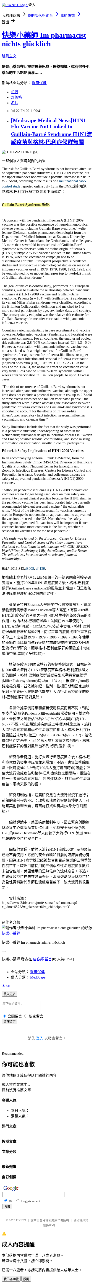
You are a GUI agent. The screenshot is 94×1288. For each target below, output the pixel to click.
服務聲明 (49, 1225)
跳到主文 (9, 56)
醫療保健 (39, 83)
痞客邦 (38, 959)
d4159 (40, 568)
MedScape (37, 977)
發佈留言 (10, 1021)
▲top (6, 985)
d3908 (29, 568)
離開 (26, 1279)
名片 (14, 103)
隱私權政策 (80, 1220)
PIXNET (21, 1220)
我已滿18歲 (11, 1279)
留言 (48, 959)
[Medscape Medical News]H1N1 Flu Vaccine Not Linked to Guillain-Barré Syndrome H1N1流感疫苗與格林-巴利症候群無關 (51, 131)
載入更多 (10, 994)
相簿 (14, 92)
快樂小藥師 (11, 933)
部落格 (16, 97)
